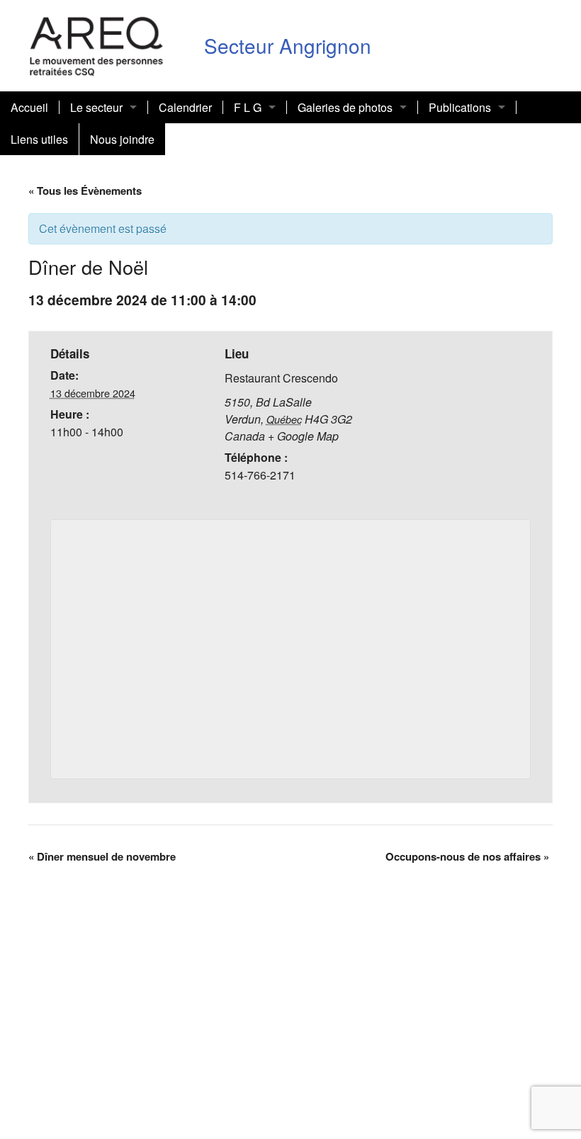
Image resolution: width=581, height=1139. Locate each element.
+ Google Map (303, 436)
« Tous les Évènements (85, 190)
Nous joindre (122, 139)
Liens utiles (39, 139)
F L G (247, 107)
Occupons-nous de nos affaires (467, 856)
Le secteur (96, 107)
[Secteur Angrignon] (97, 43)
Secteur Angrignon (287, 45)
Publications (460, 107)
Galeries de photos (345, 107)
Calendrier (185, 107)
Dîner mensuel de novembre (102, 856)
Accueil (29, 107)
